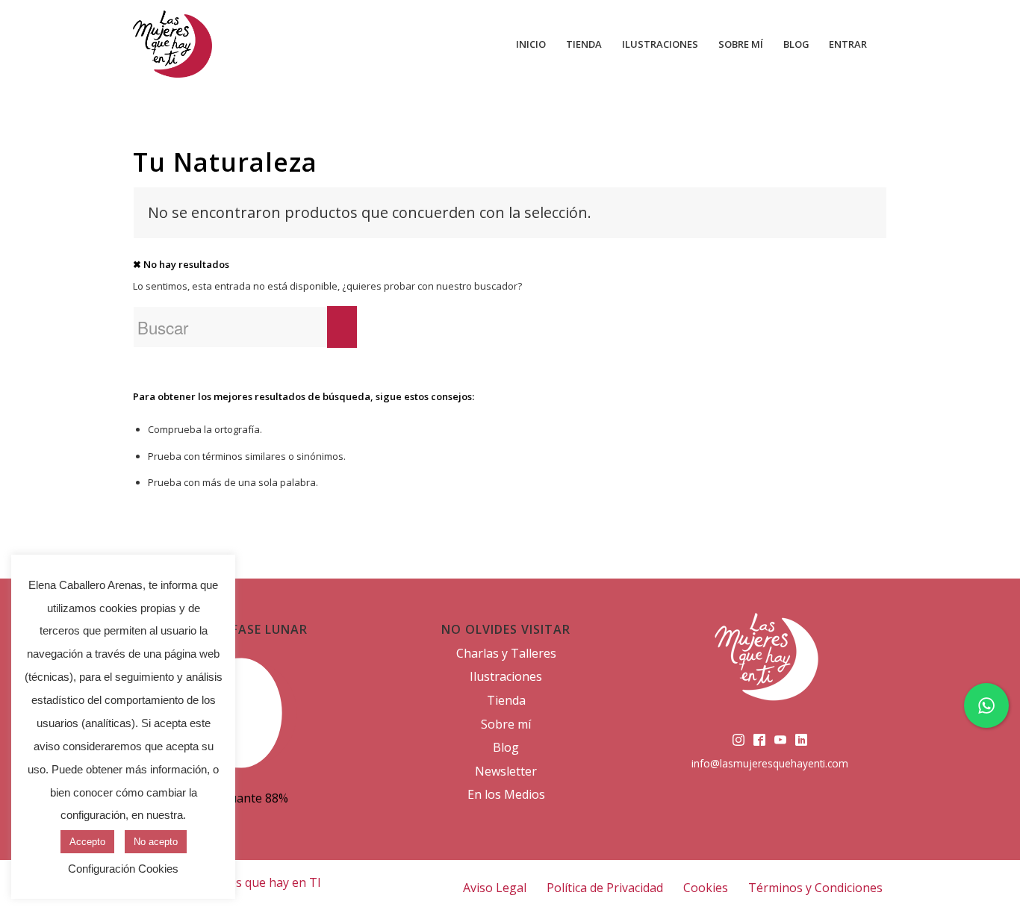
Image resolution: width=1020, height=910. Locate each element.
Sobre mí (506, 724)
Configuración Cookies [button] (123, 868)
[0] (881, 44)
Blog (506, 747)
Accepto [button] (87, 841)
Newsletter (506, 771)
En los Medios (506, 794)
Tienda (506, 700)
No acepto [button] (156, 841)
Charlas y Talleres (506, 653)
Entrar (848, 44)
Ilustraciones (506, 676)
